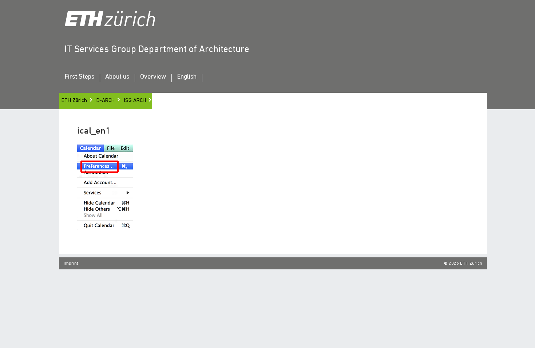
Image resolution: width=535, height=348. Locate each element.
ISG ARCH (135, 100)
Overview (153, 77)
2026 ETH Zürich (465, 263)
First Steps (79, 77)
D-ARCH (105, 100)
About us (117, 77)
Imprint (71, 263)
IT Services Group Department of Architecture (156, 50)
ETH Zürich (74, 100)
